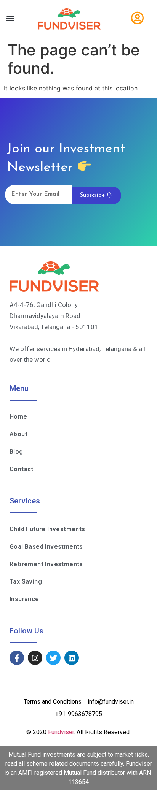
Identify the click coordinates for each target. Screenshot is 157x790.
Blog (16, 451)
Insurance (24, 599)
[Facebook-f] (17, 658)
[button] (10, 17)
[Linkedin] (71, 658)
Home (18, 416)
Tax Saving (26, 581)
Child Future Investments (47, 529)
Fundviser (61, 732)
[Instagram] (35, 658)
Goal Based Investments (46, 546)
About (18, 434)
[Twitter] (53, 658)
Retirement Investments (46, 564)
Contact (22, 469)
